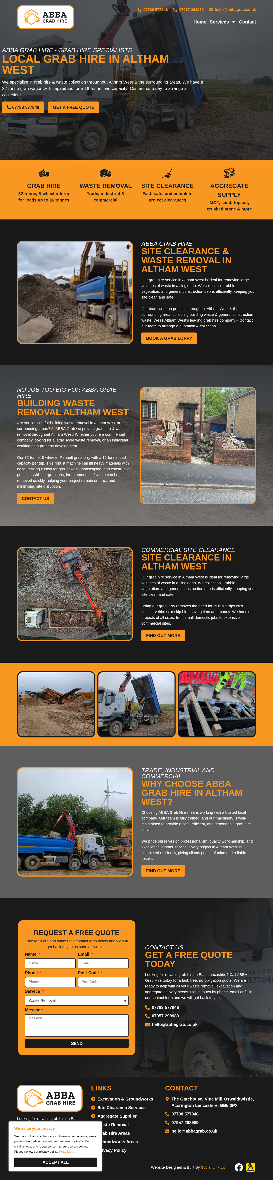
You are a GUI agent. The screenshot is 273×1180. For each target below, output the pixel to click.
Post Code (89, 973)
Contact (247, 22)
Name (31, 954)
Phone (32, 973)
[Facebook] (239, 1167)
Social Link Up (213, 1167)
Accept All (55, 1162)
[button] (19, 701)
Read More (66, 1151)
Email (84, 954)
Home (199, 22)
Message (34, 1010)
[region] (55, 1146)
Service (33, 991)
